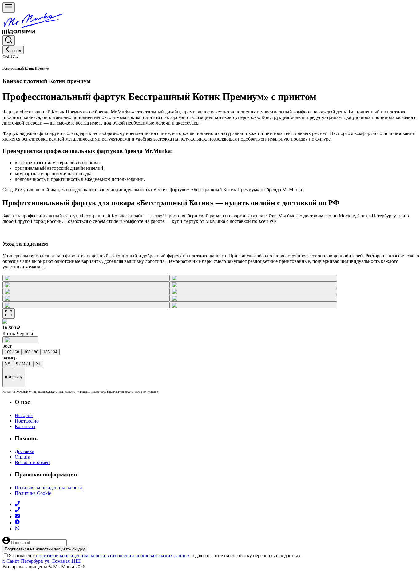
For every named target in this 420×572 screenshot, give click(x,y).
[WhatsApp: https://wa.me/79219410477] (17, 528)
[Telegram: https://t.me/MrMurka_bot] (17, 522)
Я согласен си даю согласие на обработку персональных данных (154, 555)
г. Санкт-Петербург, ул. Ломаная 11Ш (41, 561)
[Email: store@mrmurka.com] (17, 516)
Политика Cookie (33, 493)
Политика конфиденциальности (48, 487)
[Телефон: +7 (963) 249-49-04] (17, 504)
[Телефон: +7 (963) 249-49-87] (17, 510)
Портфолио (27, 420)
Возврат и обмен (32, 462)
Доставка (24, 451)
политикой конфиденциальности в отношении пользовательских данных (113, 555)
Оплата (22, 456)
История (24, 415)
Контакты (25, 426)
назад (15, 50)
